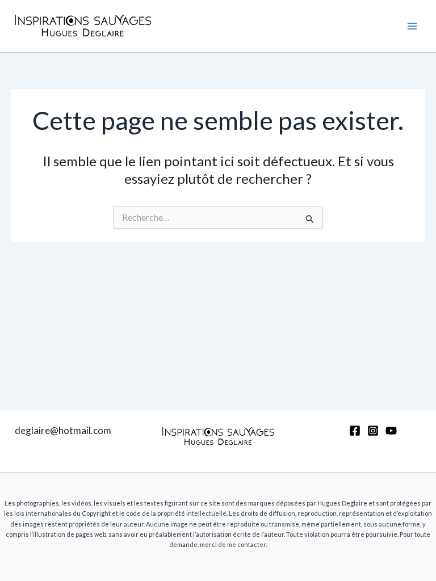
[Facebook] (354, 430)
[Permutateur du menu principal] (412, 26)
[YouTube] (391, 430)
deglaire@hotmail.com (63, 430)
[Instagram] (373, 430)
